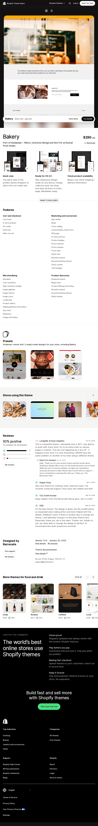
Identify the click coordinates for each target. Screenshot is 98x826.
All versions (53, 544)
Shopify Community (11, 773)
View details (40, 544)
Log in (75, 3)
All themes (9, 557)
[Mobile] (52, 11)
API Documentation (11, 769)
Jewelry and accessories (13, 744)
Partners (53, 769)
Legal (52, 773)
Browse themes (56, 3)
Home (5, 749)
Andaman (16, 142)
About (52, 764)
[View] (14, 410)
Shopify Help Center (11, 764)
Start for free (87, 3)
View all (78, 577)
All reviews (9, 465)
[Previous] (87, 395)
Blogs (5, 778)
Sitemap (6, 815)
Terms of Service (10, 797)
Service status (56, 778)
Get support (10, 551)
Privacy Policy (9, 803)
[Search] (70, 3)
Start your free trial (49, 706)
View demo (73, 119)
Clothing (6, 735)
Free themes (55, 740)
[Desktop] (46, 11)
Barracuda (91, 143)
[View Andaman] (42, 364)
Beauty (6, 740)
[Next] (93, 395)
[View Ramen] (70, 364)
